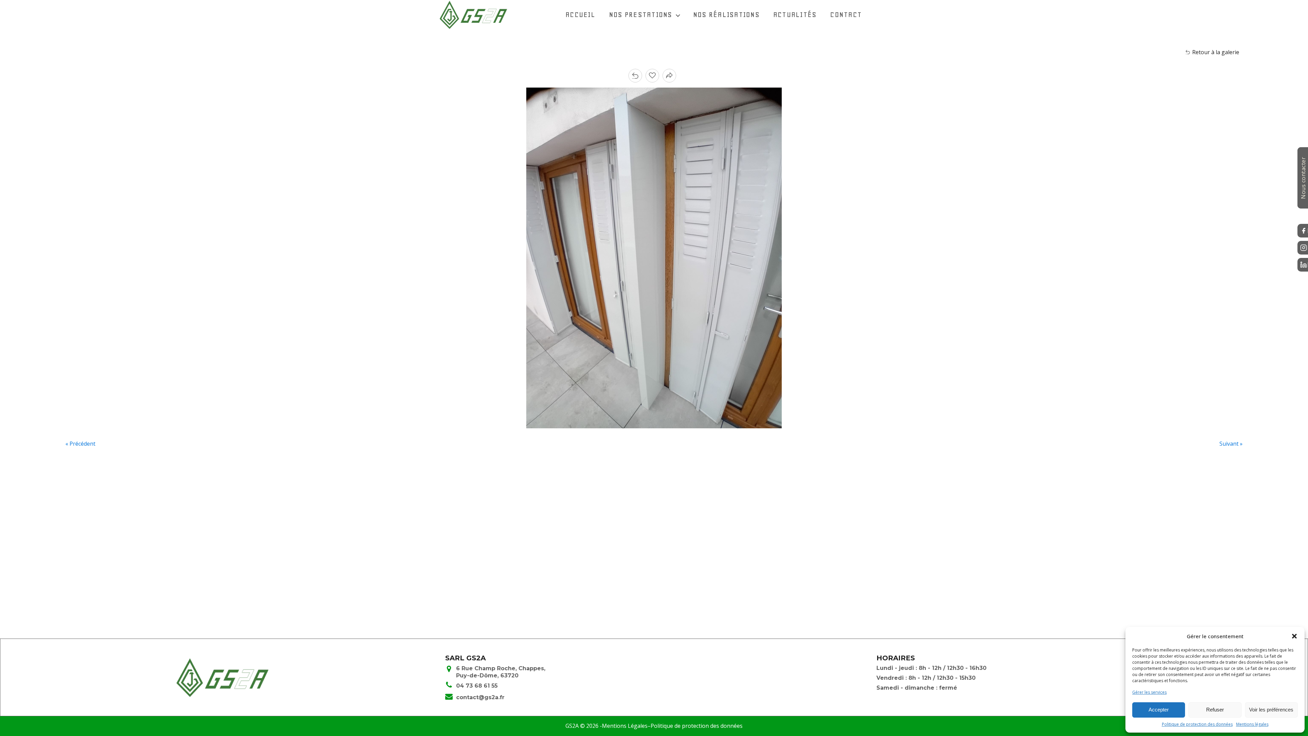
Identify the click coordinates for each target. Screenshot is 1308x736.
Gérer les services (1149, 692)
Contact (846, 14)
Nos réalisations (726, 14)
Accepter (1159, 709)
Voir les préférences (1271, 709)
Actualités (795, 14)
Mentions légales (1252, 724)
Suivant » (1231, 443)
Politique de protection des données (1197, 724)
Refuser (1215, 709)
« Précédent (80, 443)
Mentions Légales (625, 726)
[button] (1294, 636)
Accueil (580, 14)
